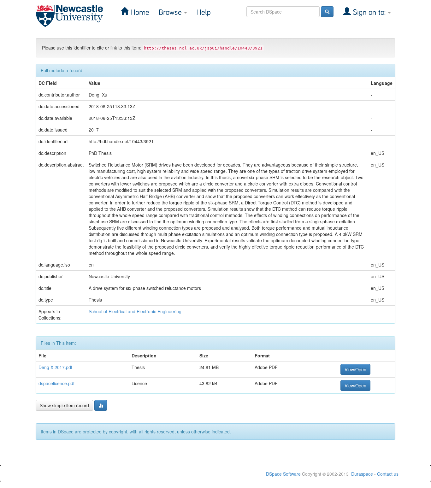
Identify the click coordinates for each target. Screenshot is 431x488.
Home (138, 12)
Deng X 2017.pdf (55, 367)
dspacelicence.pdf (56, 383)
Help (203, 12)
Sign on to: (369, 12)
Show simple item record (64, 405)
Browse (171, 12)
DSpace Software (283, 474)
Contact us (388, 474)
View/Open (355, 369)
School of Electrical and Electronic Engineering (135, 311)
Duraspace (362, 474)
